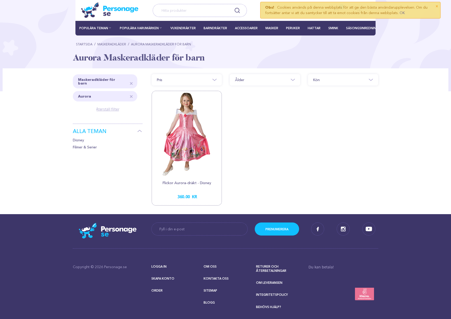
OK (402, 12)
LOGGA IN (159, 266)
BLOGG (209, 302)
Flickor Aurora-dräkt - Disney (187, 182)
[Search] (237, 10)
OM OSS (210, 266)
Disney (78, 140)
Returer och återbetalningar (271, 268)
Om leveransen (269, 283)
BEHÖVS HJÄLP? (268, 307)
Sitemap (210, 290)
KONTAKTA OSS (216, 278)
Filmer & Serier (85, 147)
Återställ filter (108, 109)
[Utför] (277, 229)
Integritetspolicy (272, 295)
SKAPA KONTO (162, 278)
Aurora (84, 96)
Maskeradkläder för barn (96, 81)
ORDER (157, 290)
